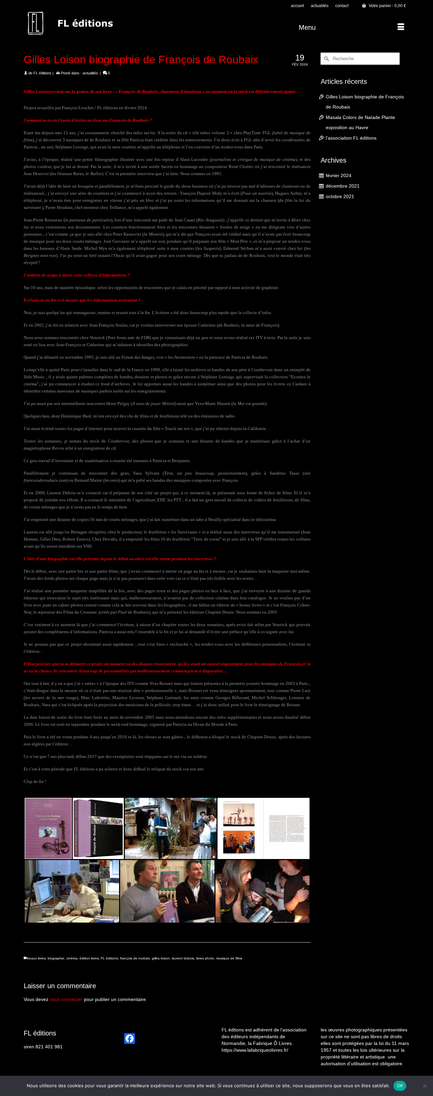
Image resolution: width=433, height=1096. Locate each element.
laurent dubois (183, 958)
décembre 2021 (343, 186)
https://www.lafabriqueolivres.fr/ (255, 1050)
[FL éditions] (84, 23)
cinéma (71, 958)
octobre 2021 (340, 196)
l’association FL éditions (351, 138)
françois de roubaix (135, 958)
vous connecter (66, 999)
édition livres (89, 958)
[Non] (424, 1085)
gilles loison (161, 958)
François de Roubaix (138, 91)
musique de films (229, 958)
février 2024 (338, 175)
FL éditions (42, 73)
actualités (90, 73)
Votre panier (387, 5)
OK (400, 1085)
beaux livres (36, 958)
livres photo (205, 958)
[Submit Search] (326, 59)
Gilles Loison (36, 91)
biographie (56, 958)
